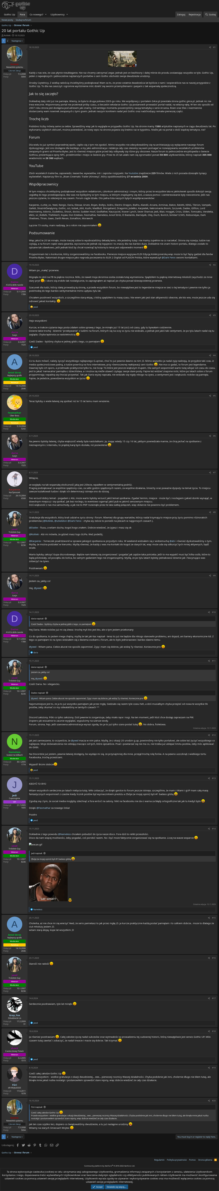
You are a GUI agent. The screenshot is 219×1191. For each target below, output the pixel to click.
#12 (214, 735)
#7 (214, 472)
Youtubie (133, 173)
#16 (214, 958)
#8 (214, 512)
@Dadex (33, 527)
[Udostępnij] (210, 47)
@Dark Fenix (169, 257)
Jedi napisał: (36, 853)
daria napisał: (37, 618)
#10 (214, 612)
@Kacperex (35, 541)
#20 (214, 1100)
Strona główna (205, 1159)
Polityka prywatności (177, 1159)
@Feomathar (43, 807)
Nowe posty (7, 19)
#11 (214, 660)
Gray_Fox (14, 1015)
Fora (22, 14)
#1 (214, 47)
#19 (214, 1067)
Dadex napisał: (38, 692)
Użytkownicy (58, 14)
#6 (214, 436)
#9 (214, 575)
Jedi (14, 795)
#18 (214, 1031)
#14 (214, 828)
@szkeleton (60, 520)
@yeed (37, 588)
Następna (16, 40)
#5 (214, 395)
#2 (214, 265)
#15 (214, 917)
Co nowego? (36, 14)
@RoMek (48, 520)
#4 (214, 355)
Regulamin (159, 1159)
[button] (46, 14)
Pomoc (192, 1159)
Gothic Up (9, 14)
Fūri (14, 1084)
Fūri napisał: (36, 1107)
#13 (214, 778)
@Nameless (64, 834)
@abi (172, 541)
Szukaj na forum (23, 19)
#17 (214, 998)
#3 (214, 315)
